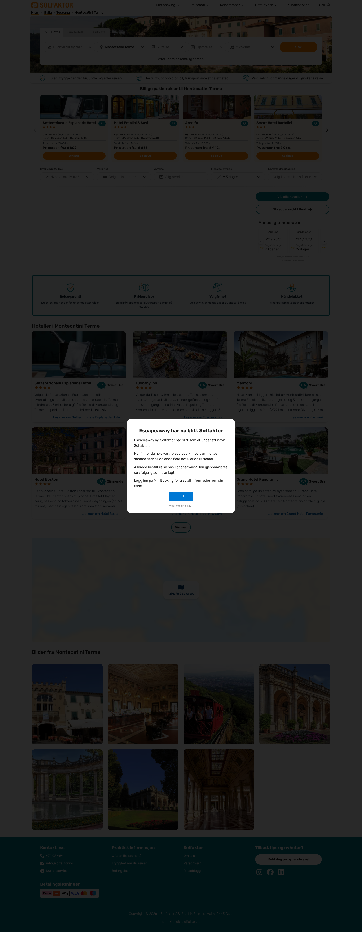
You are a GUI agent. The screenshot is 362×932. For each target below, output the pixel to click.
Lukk (181, 496)
